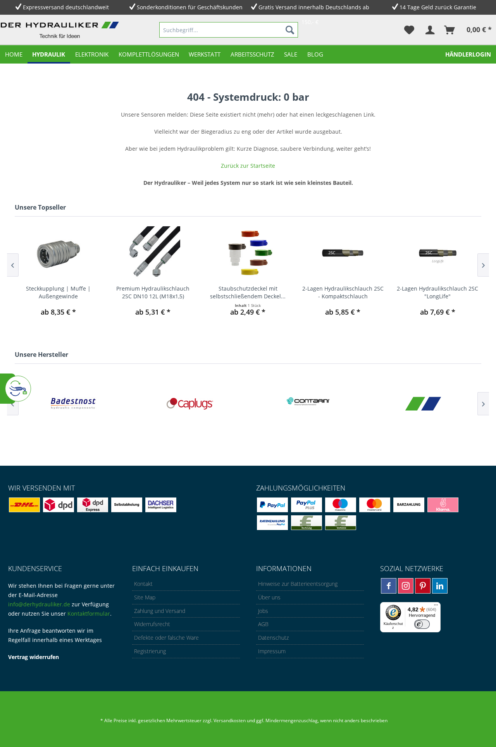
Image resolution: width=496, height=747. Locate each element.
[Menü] (436, 606)
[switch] (422, 624)
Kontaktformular (88, 613)
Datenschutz (273, 637)
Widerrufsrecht (152, 624)
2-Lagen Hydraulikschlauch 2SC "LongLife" (437, 292)
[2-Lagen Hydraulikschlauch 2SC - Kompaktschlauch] (342, 253)
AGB (263, 624)
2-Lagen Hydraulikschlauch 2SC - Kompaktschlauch (343, 292)
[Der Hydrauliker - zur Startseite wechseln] (61, 31)
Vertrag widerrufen (33, 657)
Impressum (272, 651)
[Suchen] (290, 30)
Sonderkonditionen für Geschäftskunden (190, 7)
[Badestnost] (73, 403)
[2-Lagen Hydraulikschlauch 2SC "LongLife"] (437, 253)
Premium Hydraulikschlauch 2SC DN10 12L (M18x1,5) (152, 292)
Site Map (144, 597)
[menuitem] (228, 30)
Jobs (263, 610)
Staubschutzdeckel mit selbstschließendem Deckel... (248, 292)
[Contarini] (306, 403)
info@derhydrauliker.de (39, 604)
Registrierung (150, 651)
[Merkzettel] (409, 30)
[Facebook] (388, 586)
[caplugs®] (189, 403)
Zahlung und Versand (159, 610)
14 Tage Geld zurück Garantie (438, 7)
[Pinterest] (423, 586)
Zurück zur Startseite (248, 165)
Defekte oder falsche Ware (166, 637)
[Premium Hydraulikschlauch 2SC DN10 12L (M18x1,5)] (153, 253)
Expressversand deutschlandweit (66, 7)
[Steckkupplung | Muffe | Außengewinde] (58, 253)
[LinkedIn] (440, 586)
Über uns (269, 597)
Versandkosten (230, 720)
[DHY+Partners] (422, 403)
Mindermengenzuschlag (291, 720)
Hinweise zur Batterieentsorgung (298, 583)
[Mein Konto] (429, 30)
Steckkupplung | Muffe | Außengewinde (58, 292)
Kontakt (143, 583)
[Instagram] (405, 586)
